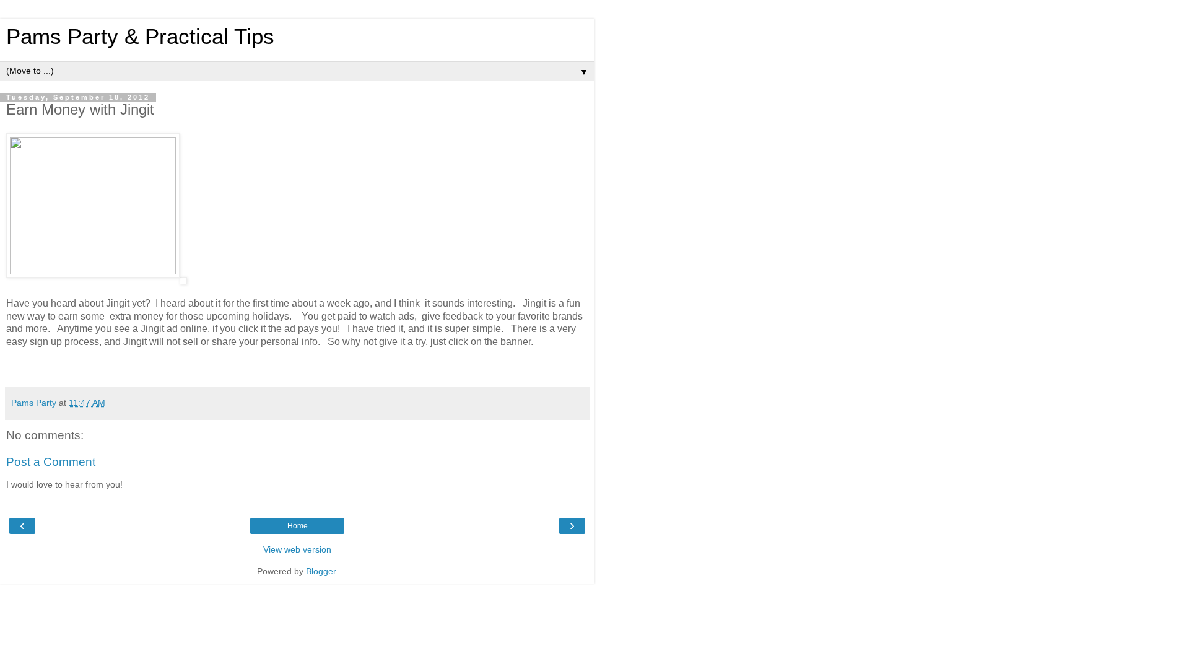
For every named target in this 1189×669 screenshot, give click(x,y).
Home (297, 526)
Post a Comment (50, 461)
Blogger (321, 571)
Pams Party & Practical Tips (140, 36)
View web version (297, 549)
